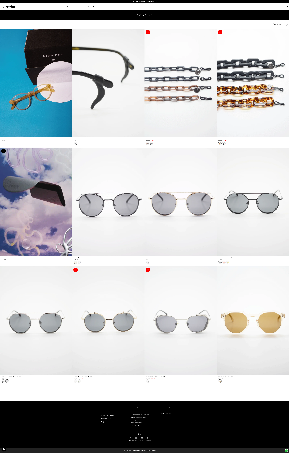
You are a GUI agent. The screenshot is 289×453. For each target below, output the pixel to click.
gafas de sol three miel (225, 376)
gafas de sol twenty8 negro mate (229, 257)
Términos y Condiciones (136, 422)
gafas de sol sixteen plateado (156, 376)
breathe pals (134, 412)
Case (3, 257)
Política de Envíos (135, 428)
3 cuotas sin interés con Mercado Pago (140, 414)
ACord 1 (220, 139)
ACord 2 (148, 139)
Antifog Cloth (6, 139)
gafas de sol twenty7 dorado (83, 376)
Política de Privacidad (136, 425)
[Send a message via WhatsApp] (286, 450)
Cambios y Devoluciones (137, 420)
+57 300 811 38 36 (106, 418)
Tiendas (104, 412)
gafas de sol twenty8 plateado (12, 376)
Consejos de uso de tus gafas (138, 417)
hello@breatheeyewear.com (109, 415)
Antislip (76, 139)
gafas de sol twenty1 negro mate (84, 257)
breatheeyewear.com (166, 413)
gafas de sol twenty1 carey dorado (157, 257)
